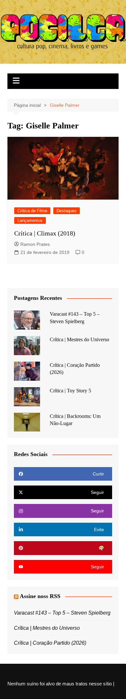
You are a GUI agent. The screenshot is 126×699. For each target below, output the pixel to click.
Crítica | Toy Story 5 (70, 390)
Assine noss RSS (40, 596)
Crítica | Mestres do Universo (79, 339)
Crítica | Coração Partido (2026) (50, 643)
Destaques (67, 210)
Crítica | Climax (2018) (44, 233)
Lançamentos (30, 220)
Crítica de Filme (32, 210)
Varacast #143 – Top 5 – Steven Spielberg (62, 613)
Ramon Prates (35, 244)
